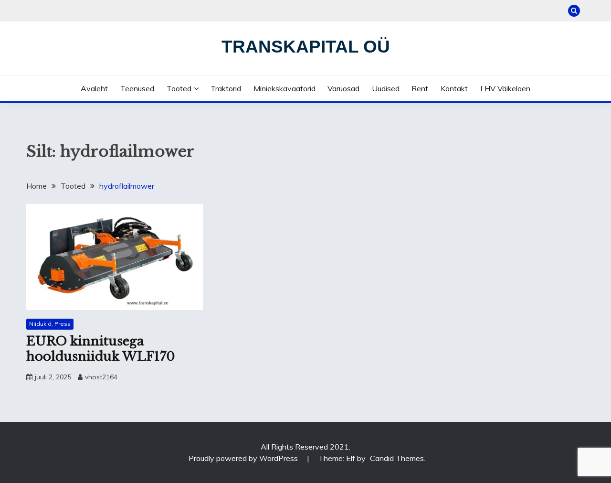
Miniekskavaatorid (284, 88)
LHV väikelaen (505, 88)
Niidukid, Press (50, 323)
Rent (419, 88)
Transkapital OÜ (305, 46)
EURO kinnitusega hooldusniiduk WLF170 (100, 349)
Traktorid (226, 88)
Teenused (137, 88)
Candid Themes (397, 458)
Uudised (386, 88)
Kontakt (454, 88)
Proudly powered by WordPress (244, 458)
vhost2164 (101, 377)
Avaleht (94, 88)
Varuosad (343, 88)
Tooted (179, 88)
